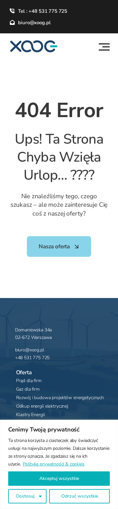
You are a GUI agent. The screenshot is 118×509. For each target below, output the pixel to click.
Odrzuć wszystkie (79, 496)
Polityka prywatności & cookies (54, 464)
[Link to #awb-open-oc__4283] (104, 46)
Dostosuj (25, 496)
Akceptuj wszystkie (59, 478)
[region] (59, 464)
